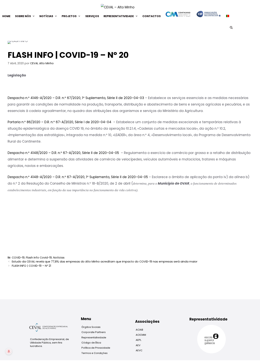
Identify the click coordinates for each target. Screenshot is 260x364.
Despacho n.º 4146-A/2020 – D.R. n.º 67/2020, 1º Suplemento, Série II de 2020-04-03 (76, 98)
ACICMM (141, 335)
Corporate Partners (93, 332)
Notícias (46, 16)
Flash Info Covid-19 (39, 257)
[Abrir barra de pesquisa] (231, 27)
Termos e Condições (94, 353)
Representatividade (119, 16)
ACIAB (139, 329)
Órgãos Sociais (90, 327)
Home (6, 16)
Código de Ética (91, 342)
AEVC (139, 350)
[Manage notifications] (9, 351)
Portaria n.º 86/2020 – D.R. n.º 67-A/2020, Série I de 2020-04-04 (59, 122)
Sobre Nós (23, 16)
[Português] (226, 16)
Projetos (69, 16)
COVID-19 (18, 257)
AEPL (138, 340)
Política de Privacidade (95, 348)
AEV (138, 345)
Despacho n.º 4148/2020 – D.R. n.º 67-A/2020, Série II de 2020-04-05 (63, 153)
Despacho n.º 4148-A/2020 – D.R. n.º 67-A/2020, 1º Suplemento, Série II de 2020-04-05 (78, 177)
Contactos (151, 16)
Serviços (92, 16)
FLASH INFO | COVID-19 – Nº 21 (31, 266)
